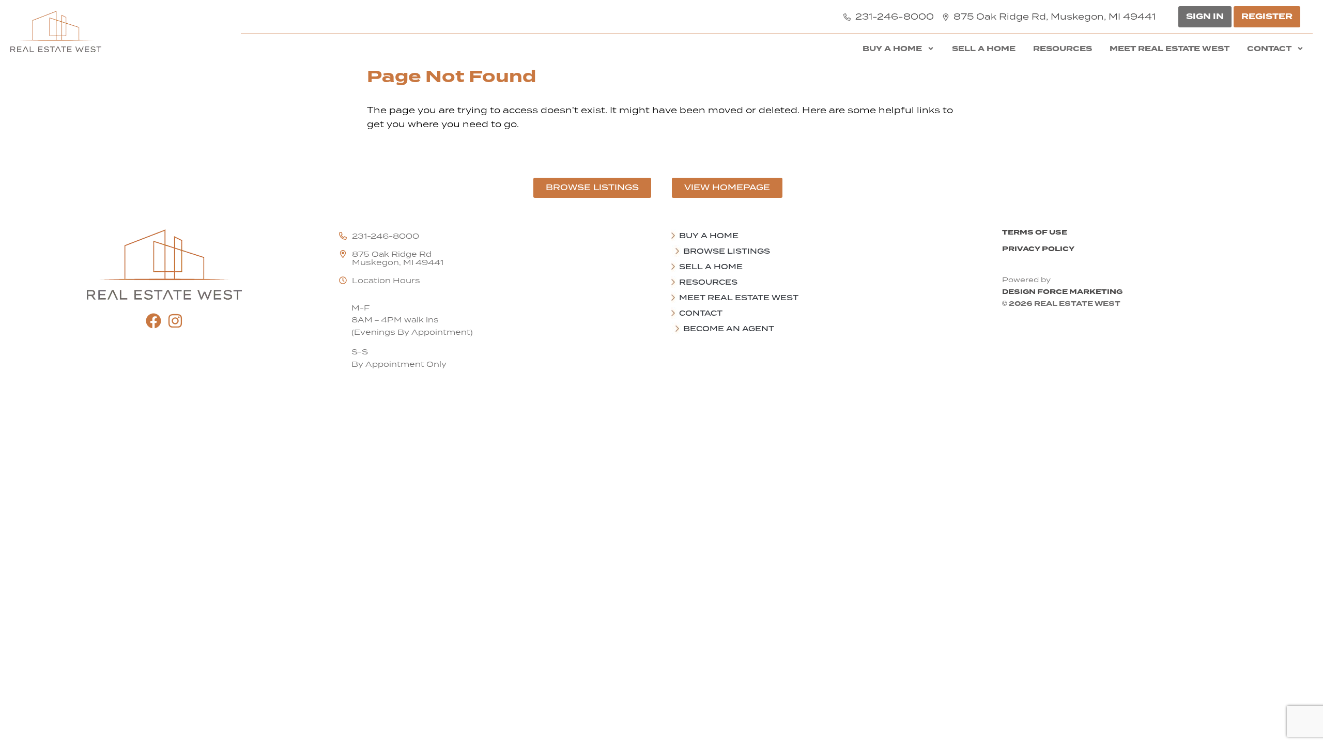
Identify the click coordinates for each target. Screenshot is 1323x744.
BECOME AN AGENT (728, 328)
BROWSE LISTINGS (726, 251)
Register (1267, 16)
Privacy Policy (1038, 249)
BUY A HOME (892, 48)
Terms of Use (1034, 232)
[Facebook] (153, 321)
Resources (1062, 48)
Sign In (1205, 16)
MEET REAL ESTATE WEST (1169, 48)
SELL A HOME (984, 48)
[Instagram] (175, 321)
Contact (1269, 48)
